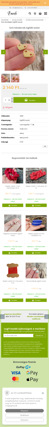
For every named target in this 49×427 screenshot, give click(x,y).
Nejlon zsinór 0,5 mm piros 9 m (13, 282)
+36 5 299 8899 (32, 8)
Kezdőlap (5, 20)
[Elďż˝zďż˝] (2, 316)
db (9, 100)
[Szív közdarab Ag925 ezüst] (24, 51)
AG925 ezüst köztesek (35, 20)
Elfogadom (24, 411)
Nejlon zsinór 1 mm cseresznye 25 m (12, 187)
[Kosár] (40, 13)
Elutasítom (24, 420)
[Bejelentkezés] (35, 13)
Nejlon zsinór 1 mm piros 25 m (36, 187)
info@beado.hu (17, 8)
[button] (30, 13)
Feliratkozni (39, 335)
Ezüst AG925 (17, 20)
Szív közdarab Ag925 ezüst (36, 281)
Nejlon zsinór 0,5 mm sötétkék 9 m (36, 234)
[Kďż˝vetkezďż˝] (46, 316)
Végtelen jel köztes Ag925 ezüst (12, 234)
